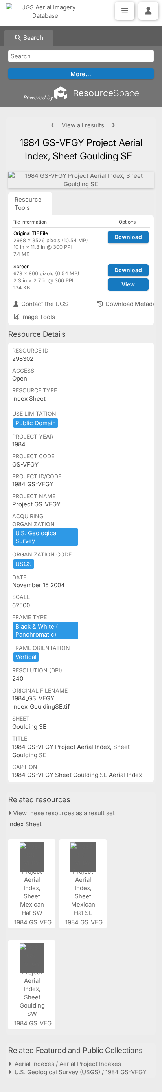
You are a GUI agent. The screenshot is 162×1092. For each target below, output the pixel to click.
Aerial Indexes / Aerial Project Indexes (66, 1064)
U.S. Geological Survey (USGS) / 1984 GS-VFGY (79, 1072)
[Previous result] (54, 125)
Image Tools (37, 317)
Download (128, 236)
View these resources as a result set (63, 813)
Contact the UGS (44, 304)
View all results (83, 125)
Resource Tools (28, 203)
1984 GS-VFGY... (37, 922)
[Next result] (112, 125)
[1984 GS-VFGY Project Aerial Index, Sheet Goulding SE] (81, 180)
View (128, 284)
